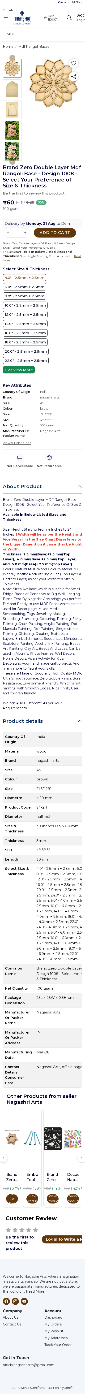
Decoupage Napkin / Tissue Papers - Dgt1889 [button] (73, 1177)
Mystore (66, 1388)
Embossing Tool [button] (32, 1177)
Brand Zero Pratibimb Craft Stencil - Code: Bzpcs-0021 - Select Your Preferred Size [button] (53, 1177)
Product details (23, 721)
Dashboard (53, 1317)
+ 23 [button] (19, 370)
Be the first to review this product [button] (33, 193)
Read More (35, 1291)
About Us (10, 1317)
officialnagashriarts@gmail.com (29, 1365)
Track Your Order (58, 1345)
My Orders (53, 1324)
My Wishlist (53, 1331)
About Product (22, 486)
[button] (10, 10)
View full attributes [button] (17, 443)
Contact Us (12, 1324)
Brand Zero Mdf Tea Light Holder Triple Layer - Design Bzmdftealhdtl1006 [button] (12, 1177)
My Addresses (56, 1338)
